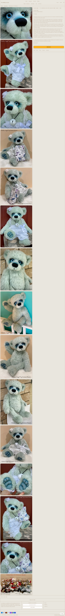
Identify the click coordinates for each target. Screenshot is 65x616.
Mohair (38, 1)
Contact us (45, 606)
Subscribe (32, 607)
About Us (45, 604)
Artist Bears (32, 3)
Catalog (30, 1)
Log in (57, 2)
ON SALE (39, 3)
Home (26, 1)
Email (37, 50)
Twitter (40, 50)
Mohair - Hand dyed (27, 3)
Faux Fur (34, 1)
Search (61, 2)
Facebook (47, 50)
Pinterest (43, 50)
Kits (36, 3)
